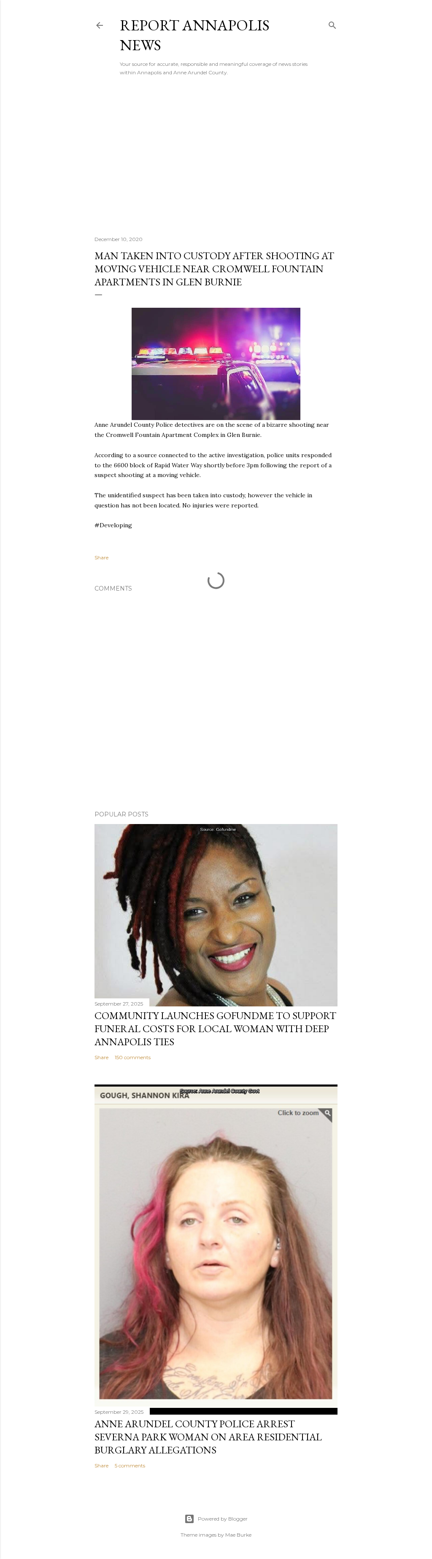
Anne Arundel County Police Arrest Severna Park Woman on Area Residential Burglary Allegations (208, 1436)
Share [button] (101, 557)
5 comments (130, 1465)
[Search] (332, 23)
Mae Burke (238, 1535)
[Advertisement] (216, 156)
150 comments (133, 1057)
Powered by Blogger (223, 1519)
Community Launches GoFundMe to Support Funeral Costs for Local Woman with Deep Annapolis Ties (215, 1028)
